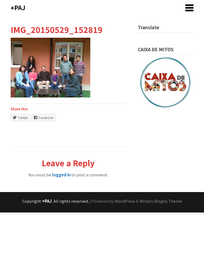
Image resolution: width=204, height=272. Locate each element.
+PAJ (18, 7)
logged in (61, 174)
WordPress (125, 201)
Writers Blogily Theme (161, 201)
